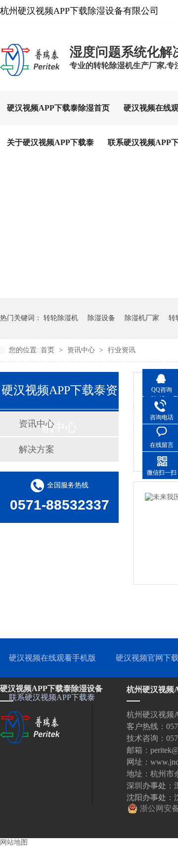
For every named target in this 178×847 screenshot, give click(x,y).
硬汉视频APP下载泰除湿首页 (58, 108)
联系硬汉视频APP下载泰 (52, 697)
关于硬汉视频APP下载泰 (50, 142)
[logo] (30, 75)
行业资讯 (121, 350)
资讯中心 (82, 350)
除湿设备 (101, 318)
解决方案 (36, 449)
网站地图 (14, 842)
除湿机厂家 (142, 318)
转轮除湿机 (61, 318)
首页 (48, 350)
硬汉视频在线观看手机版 (52, 658)
